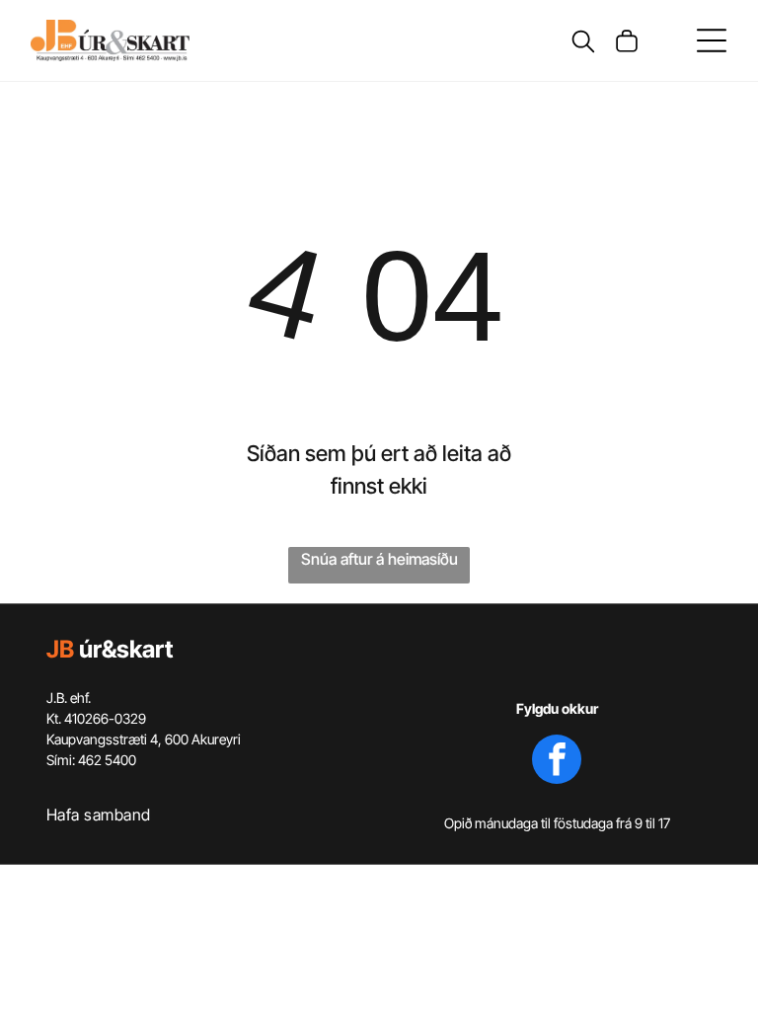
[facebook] (556, 762)
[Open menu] (711, 40)
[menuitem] (201, 813)
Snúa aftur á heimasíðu (379, 559)
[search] (583, 43)
